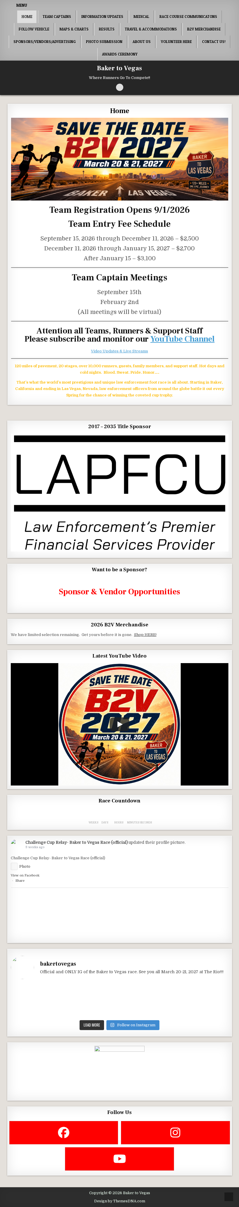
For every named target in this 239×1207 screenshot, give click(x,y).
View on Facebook (25, 875)
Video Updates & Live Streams (119, 351)
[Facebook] (63, 1132)
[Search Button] (119, 87)
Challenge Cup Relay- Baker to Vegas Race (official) (76, 842)
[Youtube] (119, 1159)
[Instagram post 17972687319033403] (92, 1000)
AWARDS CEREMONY (120, 54)
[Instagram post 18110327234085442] (37, 1000)
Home (27, 16)
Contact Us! (214, 41)
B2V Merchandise (204, 29)
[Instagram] (175, 1132)
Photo (24, 866)
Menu (21, 5)
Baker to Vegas (119, 68)
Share (19, 881)
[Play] (119, 724)
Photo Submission (104, 41)
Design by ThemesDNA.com (119, 1201)
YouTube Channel (182, 339)
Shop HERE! (145, 635)
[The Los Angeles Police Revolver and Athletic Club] (147, 1000)
